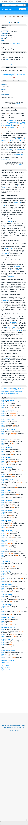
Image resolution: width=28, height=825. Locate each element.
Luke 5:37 (4, 500)
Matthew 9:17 (12, 120)
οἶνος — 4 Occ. (5, 669)
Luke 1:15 (16, 122)
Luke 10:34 (8, 248)
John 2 (10, 222)
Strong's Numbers (6, 390)
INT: (2, 407)
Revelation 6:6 (5, 159)
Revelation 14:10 (20, 139)
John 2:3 (22, 122)
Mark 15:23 (9, 122)
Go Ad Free (3, 821)
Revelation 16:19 (6, 140)
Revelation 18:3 (20, 149)
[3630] (2, 369)
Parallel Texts (14, 393)
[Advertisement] (14, 704)
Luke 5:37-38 (20, 227)
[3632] (26, 369)
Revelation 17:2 (9, 125)
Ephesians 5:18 (15, 124)
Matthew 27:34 (5, 430)
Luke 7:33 (4, 530)
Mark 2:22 (13, 227)
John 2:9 (4, 571)
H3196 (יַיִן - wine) (15, 43)
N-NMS (12, 410)
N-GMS (9, 550)
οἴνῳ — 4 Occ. (5, 666)
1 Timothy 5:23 (5, 650)
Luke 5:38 (4, 520)
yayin (6, 59)
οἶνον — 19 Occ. (6, 667)
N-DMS (13, 627)
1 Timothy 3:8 (12, 127)
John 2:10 (5, 209)
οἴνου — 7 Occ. (5, 671)
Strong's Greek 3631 (7, 660)
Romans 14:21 (5, 124)
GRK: (3, 402)
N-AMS (12, 400)
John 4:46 (4, 604)
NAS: (2, 403)
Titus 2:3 (19, 270)
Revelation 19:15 (17, 140)
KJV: (2, 405)
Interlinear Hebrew (17, 388)
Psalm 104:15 (17, 202)
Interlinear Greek (6, 388)
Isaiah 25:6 (8, 358)
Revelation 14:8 (10, 149)
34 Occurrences (6, 662)
